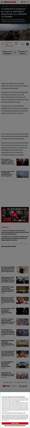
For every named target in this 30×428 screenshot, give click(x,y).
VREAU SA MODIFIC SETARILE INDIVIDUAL (15, 425)
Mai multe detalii (17, 401)
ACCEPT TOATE (15, 423)
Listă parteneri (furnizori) (5, 420)
